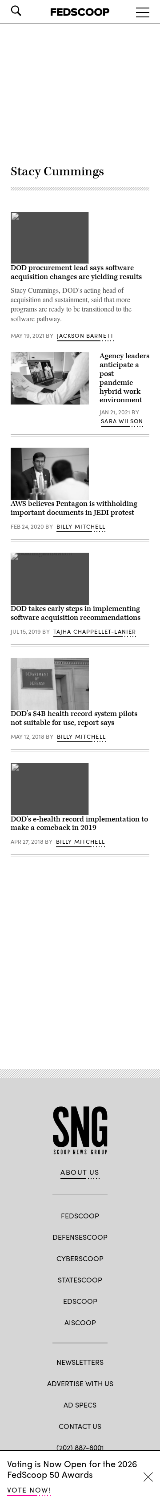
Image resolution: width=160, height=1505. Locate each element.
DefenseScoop (80, 1237)
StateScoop (80, 1279)
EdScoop (80, 1301)
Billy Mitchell (80, 526)
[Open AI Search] (28, 10)
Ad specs (80, 1404)
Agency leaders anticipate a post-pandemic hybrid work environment (124, 378)
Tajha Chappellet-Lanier (94, 631)
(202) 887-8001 (80, 1447)
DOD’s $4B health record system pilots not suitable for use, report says (74, 718)
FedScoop (80, 1215)
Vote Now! (29, 1489)
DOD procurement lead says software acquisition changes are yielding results (76, 272)
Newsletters (80, 1362)
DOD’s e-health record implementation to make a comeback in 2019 (79, 823)
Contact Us (80, 1426)
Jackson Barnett (85, 336)
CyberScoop (80, 1258)
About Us (80, 1172)
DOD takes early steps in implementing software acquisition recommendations (75, 613)
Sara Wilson (122, 421)
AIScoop (80, 1322)
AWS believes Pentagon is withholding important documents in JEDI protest (74, 508)
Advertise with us (80, 1383)
